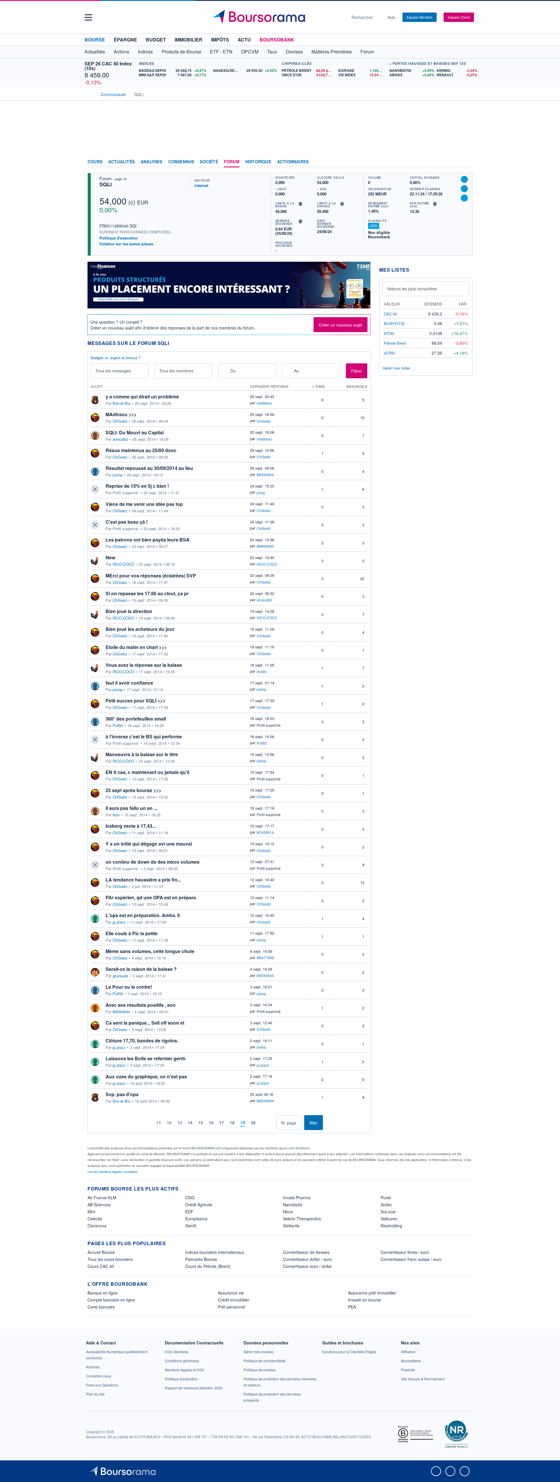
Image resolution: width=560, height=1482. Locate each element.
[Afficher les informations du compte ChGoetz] (95, 417)
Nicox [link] (288, 1211)
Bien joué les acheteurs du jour (140, 629)
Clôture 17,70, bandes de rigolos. (142, 1040)
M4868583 (265, 546)
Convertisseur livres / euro (405, 1252)
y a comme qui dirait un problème (142, 396)
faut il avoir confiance (129, 682)
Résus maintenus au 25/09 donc (141, 450)
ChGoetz (120, 421)
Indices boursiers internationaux (214, 1252)
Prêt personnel (231, 1307)
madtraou (264, 403)
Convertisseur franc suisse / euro (411, 1259)
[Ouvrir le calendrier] (225, 370)
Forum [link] (231, 161)
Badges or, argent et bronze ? (116, 357)
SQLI (105, 184)
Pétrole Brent (395, 343)
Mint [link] (91, 1211)
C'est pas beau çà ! (127, 521)
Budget (156, 39)
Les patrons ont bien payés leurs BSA (148, 539)
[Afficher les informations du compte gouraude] (95, 972)
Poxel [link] (386, 1197)
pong (261, 492)
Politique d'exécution (118, 238)
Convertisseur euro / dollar (307, 1266)
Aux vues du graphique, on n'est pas (146, 1076)
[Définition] (300, 204)
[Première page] (139, 1122)
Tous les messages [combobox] (113, 371)
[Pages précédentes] (148, 1122)
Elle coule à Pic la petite (132, 933)
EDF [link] (189, 1211)
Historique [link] (258, 161)
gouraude (120, 975)
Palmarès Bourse (201, 1259)
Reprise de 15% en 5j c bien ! (137, 486)
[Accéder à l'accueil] (90, 94)
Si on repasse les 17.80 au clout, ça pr (147, 593)
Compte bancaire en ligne (111, 1300)
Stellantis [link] (291, 1225)
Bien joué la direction (129, 611)
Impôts (220, 39)
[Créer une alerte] (464, 179)
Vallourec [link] (389, 1218)
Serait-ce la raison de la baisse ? (141, 969)
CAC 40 (390, 314)
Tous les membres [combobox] (176, 371)
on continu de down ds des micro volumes (153, 861)
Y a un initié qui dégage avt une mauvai (149, 843)
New (110, 557)
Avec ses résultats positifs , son (141, 1005)
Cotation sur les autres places (126, 244)
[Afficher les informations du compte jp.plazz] (95, 918)
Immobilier (188, 39)
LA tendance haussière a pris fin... (143, 879)
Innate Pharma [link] (296, 1197)
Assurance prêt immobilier (372, 1293)
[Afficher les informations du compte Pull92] (95, 721)
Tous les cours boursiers (110, 1259)
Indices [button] (145, 51)
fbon (116, 815)
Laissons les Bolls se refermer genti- (146, 1058)
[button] (88, 17)
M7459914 (265, 832)
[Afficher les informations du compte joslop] (95, 471)
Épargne (125, 39)
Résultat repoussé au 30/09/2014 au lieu (149, 468)
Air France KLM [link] (102, 1197)
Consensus (181, 161)
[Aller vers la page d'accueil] (277, 17)
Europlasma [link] (196, 1218)
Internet (201, 185)
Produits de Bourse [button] (181, 51)
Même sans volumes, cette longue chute (150, 951)
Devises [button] (294, 51)
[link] (93, 1366)
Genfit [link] (190, 1225)
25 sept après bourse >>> (133, 790)
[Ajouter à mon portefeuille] (464, 188)
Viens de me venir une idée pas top (144, 504)
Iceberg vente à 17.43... (131, 825)
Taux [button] (272, 51)
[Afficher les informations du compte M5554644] (95, 1008)
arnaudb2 (120, 439)
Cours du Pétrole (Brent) (207, 1266)
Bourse (95, 39)
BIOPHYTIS (394, 323)
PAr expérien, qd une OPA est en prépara (151, 897)
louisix (262, 671)
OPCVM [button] (249, 51)
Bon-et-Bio (121, 403)
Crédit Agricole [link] (198, 1204)
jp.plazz (119, 922)
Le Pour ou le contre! (129, 986)
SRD (373, 225)
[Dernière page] (271, 1122)
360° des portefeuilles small (136, 718)
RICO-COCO (123, 564)
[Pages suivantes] (262, 1122)
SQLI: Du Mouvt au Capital (135, 432)
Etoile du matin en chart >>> (136, 647)
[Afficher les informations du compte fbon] (95, 811)
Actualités (121, 161)
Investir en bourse (364, 1300)
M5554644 (265, 474)
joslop (118, 475)
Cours (95, 161)
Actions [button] (121, 51)
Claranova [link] (97, 1225)
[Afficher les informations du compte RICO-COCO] (95, 560)
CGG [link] (190, 1197)
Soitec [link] (386, 1204)
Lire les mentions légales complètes (113, 1171)
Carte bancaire (101, 1307)
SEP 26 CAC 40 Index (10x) (108, 66)
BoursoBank (277, 39)
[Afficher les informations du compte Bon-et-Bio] (95, 399)
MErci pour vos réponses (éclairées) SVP (151, 575)
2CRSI (389, 353)
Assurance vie (231, 1293)
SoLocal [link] (388, 1211)
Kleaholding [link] (391, 1225)
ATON (389, 333)
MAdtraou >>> (121, 414)
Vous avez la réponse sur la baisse (144, 665)
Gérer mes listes (396, 368)
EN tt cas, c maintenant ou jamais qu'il (147, 772)
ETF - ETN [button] (221, 51)
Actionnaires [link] (293, 161)
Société (209, 161)
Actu (244, 39)
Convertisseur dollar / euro (307, 1259)
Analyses (151, 161)
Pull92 (118, 725)
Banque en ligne (103, 1293)
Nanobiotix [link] (292, 1204)
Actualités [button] (95, 51)
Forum (367, 51)
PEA (352, 1307)
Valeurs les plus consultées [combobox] (412, 288)
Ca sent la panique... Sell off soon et (145, 1022)
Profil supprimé (269, 725)
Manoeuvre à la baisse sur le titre (142, 754)
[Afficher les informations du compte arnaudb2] (95, 435)
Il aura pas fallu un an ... (131, 808)
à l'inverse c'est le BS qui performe (144, 736)
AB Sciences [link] (99, 1204)
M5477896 (265, 957)
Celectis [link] (95, 1218)
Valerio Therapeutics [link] (302, 1218)
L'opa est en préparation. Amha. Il (143, 915)
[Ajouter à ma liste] (464, 198)
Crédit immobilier (233, 1300)
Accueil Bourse (101, 1252)
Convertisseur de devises (306, 1252)
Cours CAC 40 (101, 1266)
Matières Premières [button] (332, 51)
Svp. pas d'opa (122, 1094)
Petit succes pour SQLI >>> (135, 700)
